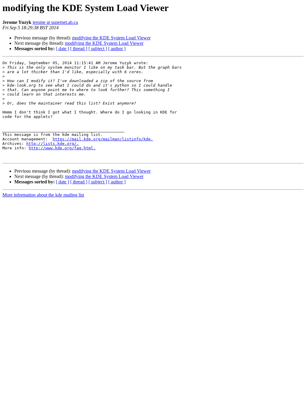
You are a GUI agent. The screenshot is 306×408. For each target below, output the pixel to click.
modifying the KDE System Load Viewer (111, 37)
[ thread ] (78, 48)
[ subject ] (97, 48)
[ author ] (117, 48)
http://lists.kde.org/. (52, 143)
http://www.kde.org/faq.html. (62, 148)
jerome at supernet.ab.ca (55, 22)
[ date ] (62, 48)
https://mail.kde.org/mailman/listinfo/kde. (103, 139)
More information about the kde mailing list (43, 194)
